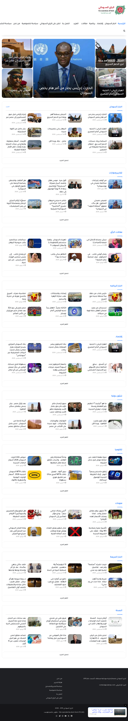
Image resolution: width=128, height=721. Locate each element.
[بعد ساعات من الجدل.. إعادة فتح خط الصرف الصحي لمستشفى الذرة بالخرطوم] (34, 621)
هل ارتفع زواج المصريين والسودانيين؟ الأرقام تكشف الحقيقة (16, 514)
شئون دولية (116, 396)
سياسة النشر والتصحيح (54, 686)
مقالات (84, 24)
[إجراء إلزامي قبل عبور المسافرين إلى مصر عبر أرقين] (17, 53)
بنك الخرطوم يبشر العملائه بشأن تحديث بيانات (57, 347)
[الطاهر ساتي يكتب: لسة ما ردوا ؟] (75, 257)
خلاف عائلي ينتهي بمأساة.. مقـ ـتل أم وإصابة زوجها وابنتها (17, 567)
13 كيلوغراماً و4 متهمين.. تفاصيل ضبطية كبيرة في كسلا (56, 567)
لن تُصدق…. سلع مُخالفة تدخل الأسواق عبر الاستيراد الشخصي (97, 367)
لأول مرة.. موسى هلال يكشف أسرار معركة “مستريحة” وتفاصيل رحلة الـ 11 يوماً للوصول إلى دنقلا (57, 186)
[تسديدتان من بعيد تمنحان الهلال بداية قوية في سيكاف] (115, 311)
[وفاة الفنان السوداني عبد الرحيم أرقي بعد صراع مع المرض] (34, 531)
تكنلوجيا (118, 450)
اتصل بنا (66, 24)
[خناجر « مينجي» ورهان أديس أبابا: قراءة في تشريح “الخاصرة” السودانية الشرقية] (75, 204)
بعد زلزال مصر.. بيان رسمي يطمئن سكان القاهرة (17, 406)
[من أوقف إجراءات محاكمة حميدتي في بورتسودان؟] (115, 184)
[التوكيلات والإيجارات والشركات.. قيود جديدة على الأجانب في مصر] (75, 424)
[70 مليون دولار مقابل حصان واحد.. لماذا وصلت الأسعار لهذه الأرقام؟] (115, 514)
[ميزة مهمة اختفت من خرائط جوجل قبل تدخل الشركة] (115, 460)
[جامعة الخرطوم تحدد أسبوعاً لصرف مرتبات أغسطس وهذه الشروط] (75, 368)
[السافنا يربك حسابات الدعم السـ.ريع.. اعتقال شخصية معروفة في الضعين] (115, 144)
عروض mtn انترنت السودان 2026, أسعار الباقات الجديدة (17, 460)
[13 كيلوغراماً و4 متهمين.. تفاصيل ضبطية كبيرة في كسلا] (75, 568)
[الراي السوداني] (112, 10)
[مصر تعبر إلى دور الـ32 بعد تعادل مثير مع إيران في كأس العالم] (34, 311)
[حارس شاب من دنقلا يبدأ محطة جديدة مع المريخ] (115, 297)
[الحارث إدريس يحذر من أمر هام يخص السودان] (64, 68)
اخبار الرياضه (116, 286)
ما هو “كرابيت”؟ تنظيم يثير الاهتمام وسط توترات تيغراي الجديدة (97, 406)
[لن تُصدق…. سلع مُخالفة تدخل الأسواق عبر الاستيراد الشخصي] (115, 368)
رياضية (92, 24)
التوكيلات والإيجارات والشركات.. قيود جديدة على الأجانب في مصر (56, 424)
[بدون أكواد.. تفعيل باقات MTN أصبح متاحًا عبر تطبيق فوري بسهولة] (75, 475)
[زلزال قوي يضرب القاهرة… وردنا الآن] (115, 424)
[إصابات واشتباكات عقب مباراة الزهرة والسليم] (75, 297)
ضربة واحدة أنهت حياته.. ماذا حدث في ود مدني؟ (97, 582)
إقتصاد (100, 24)
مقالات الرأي (116, 232)
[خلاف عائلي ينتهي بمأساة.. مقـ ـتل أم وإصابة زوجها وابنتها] (34, 568)
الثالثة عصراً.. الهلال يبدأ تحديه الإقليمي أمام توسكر (56, 311)
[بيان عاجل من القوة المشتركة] (34, 132)
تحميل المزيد (64, 161)
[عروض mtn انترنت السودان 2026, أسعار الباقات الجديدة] (34, 460)
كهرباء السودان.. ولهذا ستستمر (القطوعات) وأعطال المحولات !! (56, 243)
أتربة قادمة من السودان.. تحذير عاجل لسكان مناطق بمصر (17, 424)
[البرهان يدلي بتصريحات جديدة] (17, 83)
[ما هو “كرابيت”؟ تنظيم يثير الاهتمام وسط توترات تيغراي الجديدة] (115, 407)
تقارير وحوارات (115, 173)
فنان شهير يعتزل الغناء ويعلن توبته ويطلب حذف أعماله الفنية (56, 531)
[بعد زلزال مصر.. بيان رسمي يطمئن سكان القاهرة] (34, 407)
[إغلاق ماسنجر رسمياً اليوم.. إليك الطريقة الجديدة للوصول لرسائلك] (115, 475)
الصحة (119, 611)
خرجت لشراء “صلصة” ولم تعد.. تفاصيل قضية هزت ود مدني (97, 567)
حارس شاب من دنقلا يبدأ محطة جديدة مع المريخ (98, 296)
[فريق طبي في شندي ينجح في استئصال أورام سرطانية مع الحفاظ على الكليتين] (75, 621)
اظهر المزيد (64, 324)
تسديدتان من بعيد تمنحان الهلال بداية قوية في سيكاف (96, 311)
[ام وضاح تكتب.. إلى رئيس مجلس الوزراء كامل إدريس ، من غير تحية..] (34, 257)
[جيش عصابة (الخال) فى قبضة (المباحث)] (115, 243)
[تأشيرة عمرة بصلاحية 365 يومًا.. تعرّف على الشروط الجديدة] (115, 531)
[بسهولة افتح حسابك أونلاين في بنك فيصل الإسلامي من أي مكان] (34, 368)
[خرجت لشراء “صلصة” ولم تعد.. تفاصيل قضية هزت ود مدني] (115, 568)
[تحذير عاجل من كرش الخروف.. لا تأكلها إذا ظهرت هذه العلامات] (115, 639)
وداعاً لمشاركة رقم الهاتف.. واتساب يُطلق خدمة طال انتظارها (56, 460)
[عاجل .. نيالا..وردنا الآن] (75, 144)
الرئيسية (121, 24)
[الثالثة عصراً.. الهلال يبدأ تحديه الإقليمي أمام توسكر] (75, 311)
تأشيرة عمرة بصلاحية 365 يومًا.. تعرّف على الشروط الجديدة (97, 531)
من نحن (16, 24)
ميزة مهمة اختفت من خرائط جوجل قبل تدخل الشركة (97, 460)
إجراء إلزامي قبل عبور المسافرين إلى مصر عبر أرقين (18, 61)
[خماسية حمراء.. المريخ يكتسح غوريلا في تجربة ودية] (34, 297)
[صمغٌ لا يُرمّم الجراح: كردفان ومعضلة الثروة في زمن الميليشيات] (34, 204)
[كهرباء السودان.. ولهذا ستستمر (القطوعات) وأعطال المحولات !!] (75, 243)
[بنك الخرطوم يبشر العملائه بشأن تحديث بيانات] (75, 347)
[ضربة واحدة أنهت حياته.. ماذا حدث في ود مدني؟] (115, 582)
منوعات (118, 503)
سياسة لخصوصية (30, 24)
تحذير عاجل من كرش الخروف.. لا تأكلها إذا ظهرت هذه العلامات (97, 638)
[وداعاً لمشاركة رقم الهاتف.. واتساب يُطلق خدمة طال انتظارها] (75, 460)
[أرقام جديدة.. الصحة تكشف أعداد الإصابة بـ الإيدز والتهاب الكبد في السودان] (115, 621)
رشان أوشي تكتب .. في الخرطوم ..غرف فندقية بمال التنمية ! (97, 257)
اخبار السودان (110, 24)
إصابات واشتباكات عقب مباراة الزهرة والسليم (58, 296)
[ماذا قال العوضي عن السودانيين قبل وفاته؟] (75, 639)
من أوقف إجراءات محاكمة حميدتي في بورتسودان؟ (98, 183)
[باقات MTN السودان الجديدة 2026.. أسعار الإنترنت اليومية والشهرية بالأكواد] (34, 475)
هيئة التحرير (58, 683)
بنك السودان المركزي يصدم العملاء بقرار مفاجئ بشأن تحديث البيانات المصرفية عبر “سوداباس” (17, 350)
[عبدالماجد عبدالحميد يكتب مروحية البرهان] (34, 243)
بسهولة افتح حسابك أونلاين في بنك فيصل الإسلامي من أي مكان (17, 367)
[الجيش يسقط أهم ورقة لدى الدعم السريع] (111, 53)
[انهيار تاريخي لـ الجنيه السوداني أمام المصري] (111, 83)
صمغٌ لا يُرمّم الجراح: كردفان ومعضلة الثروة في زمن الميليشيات (16, 203)
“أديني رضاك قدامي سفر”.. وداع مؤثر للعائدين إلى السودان (57, 514)
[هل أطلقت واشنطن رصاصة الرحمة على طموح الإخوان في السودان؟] (34, 184)
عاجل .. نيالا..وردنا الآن (57, 141)
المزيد (76, 24)
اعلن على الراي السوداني (50, 24)
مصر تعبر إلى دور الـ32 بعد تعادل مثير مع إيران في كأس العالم (16, 311)
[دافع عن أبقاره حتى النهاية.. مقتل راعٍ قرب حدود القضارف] (75, 582)
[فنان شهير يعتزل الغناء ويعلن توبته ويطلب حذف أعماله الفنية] (75, 531)
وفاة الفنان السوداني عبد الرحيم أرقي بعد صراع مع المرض (17, 531)
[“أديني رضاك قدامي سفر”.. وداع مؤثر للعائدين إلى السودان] (75, 514)
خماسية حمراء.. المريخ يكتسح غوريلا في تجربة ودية (16, 296)
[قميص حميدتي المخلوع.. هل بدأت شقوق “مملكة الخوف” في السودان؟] (115, 204)
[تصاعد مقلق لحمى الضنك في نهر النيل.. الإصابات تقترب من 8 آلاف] (34, 639)
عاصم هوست (48, 712)
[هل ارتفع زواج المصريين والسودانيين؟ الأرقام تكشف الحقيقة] (34, 514)
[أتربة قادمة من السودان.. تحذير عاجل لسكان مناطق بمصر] (34, 424)
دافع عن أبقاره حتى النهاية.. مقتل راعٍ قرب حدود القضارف (57, 582)
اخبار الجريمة (116, 557)
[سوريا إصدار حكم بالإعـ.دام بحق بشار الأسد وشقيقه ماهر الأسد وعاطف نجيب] (75, 407)
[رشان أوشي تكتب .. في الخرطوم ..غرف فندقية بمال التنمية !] (115, 257)
